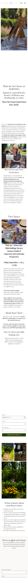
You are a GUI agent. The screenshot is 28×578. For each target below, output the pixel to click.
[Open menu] (25, 3)
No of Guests (5, 427)
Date (3, 414)
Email (3, 576)
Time (3, 421)
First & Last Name (6, 569)
